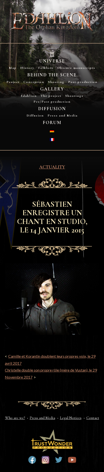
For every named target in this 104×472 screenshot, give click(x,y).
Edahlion (29, 96)
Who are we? (15, 417)
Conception (33, 82)
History (27, 68)
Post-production (82, 82)
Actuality (52, 167)
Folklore (45, 68)
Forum (52, 122)
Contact (92, 417)
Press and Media (63, 115)
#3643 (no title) (32, 460)
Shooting (56, 82)
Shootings (74, 96)
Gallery (52, 89)
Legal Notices (71, 417)
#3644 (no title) (59, 460)
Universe (52, 61)
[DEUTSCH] (52, 131)
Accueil (52, 54)
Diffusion (52, 109)
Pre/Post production (52, 102)
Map (12, 68)
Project (13, 82)
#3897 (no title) (45, 460)
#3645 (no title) (72, 460)
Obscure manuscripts (76, 68)
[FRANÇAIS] (52, 139)
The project (51, 96)
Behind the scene (52, 75)
